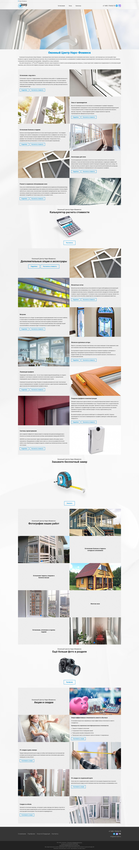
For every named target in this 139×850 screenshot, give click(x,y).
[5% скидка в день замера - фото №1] (95, 755)
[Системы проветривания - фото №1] (95, 440)
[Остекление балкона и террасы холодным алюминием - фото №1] (44, 549)
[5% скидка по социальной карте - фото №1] (44, 782)
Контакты (55, 834)
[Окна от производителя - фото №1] (44, 110)
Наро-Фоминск (23, 1)
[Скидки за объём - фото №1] (95, 809)
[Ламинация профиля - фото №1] (95, 381)
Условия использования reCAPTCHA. (69, 844)
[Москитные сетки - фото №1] (44, 292)
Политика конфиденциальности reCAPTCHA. (69, 845)
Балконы (78, 6)
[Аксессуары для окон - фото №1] (44, 164)
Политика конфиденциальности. (74, 842)
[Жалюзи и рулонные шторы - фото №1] (44, 351)
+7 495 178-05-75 (109, 6)
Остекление (61, 6)
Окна (70, 6)
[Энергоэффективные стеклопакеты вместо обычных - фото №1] (44, 728)
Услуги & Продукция (43, 834)
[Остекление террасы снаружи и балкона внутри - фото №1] (95, 576)
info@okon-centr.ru (115, 836)
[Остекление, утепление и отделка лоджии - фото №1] (95, 631)
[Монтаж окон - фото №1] (44, 603)
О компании (22, 834)
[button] (91, 534)
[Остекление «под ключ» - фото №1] (95, 83)
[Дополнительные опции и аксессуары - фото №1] (95, 263)
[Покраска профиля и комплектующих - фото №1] (44, 410)
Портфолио (69, 682)
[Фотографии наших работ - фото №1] (95, 522)
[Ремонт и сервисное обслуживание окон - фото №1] (95, 191)
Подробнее (24, 90)
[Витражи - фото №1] (95, 322)
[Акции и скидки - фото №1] (95, 701)
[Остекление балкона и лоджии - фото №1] (95, 137)
